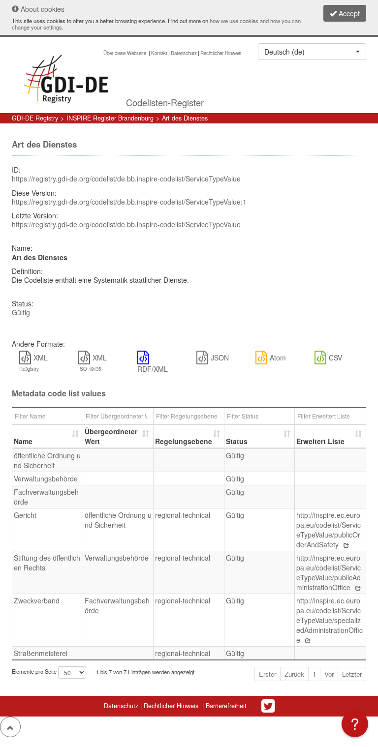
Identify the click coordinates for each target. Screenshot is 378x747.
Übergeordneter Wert (111, 436)
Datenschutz (184, 53)
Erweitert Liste (320, 441)
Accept (348, 13)
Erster (267, 674)
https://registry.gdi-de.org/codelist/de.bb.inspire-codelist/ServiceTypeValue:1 (129, 202)
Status (237, 441)
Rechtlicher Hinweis (220, 53)
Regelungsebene (183, 441)
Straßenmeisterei (40, 653)
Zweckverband (37, 600)
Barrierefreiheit (226, 705)
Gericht (25, 515)
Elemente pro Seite (35, 672)
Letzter (352, 674)
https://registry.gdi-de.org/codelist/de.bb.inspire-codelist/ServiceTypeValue (126, 178)
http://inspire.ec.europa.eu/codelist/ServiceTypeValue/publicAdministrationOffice (328, 572)
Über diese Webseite (125, 53)
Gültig (21, 312)
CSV (335, 357)
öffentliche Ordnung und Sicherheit (47, 460)
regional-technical (182, 515)
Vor (329, 674)
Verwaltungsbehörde (46, 478)
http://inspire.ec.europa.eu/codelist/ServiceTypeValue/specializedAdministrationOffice (329, 620)
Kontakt (159, 53)
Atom (278, 357)
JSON (220, 357)
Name (23, 441)
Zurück (294, 674)
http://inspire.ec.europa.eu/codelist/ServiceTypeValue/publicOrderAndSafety (328, 529)
